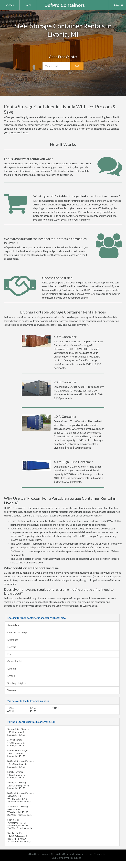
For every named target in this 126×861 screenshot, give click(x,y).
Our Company (60, 857)
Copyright (99, 853)
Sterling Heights (16, 682)
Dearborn (12, 639)
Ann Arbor (13, 625)
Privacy (79, 853)
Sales (28, 5)
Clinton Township (17, 632)
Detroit (11, 646)
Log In (119, 5)
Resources (75, 857)
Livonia (11, 675)
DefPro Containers (64, 5)
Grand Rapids (15, 661)
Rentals (10, 5)
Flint (9, 654)
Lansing (11, 668)
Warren (11, 690)
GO (77, 65)
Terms (88, 853)
